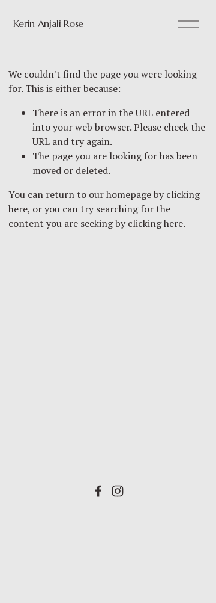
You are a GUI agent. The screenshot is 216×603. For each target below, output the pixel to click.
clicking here (155, 223)
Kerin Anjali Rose (48, 23)
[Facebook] (98, 491)
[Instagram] (118, 491)
